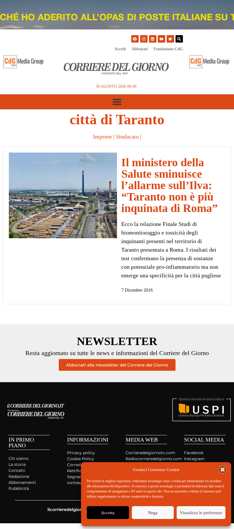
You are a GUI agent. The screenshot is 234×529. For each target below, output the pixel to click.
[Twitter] (170, 39)
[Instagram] (144, 39)
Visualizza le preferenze (201, 512)
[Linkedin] (152, 39)
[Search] (179, 39)
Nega (153, 512)
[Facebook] (135, 39)
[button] (222, 469)
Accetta (107, 512)
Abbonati (140, 49)
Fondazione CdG (168, 49)
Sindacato (127, 136)
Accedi (120, 49)
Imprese (102, 136)
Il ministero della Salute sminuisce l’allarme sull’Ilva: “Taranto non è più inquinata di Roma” (169, 185)
